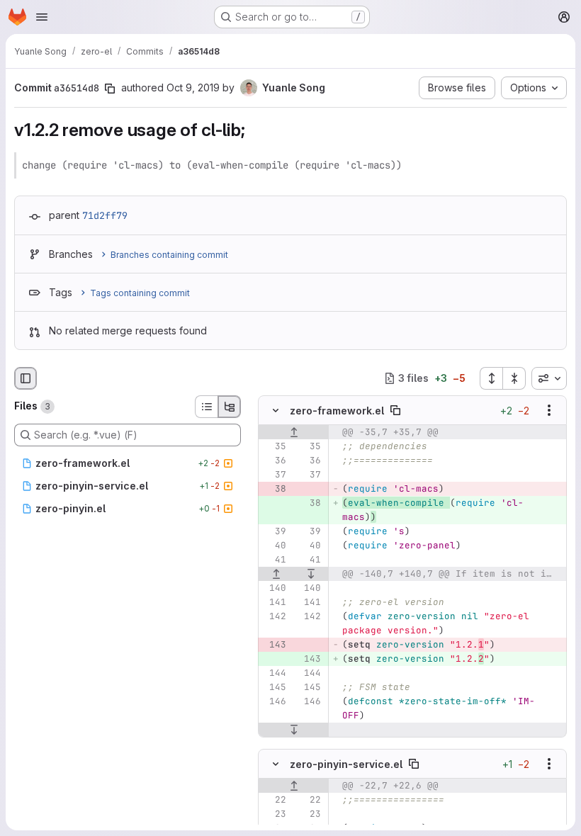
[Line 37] (274, 475)
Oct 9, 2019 (193, 87)
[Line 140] (274, 588)
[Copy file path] (395, 410)
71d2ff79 (105, 215)
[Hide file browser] (25, 378)
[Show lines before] (294, 432)
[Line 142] (274, 616)
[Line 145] (274, 687)
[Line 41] (274, 560)
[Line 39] (274, 531)
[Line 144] (274, 673)
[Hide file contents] (275, 410)
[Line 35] (274, 446)
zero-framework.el (337, 411)
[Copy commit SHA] (109, 88)
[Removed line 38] (274, 489)
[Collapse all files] (514, 378)
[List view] (206, 406)
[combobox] (549, 378)
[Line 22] (274, 800)
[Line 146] (274, 701)
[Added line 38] (309, 503)
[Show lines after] (311, 574)
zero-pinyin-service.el (346, 764)
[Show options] (549, 410)
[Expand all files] (491, 378)
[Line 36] (274, 460)
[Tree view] (229, 406)
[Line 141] (274, 602)
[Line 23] (274, 814)
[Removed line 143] (274, 645)
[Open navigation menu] (41, 17)
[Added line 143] (309, 659)
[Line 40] (274, 545)
